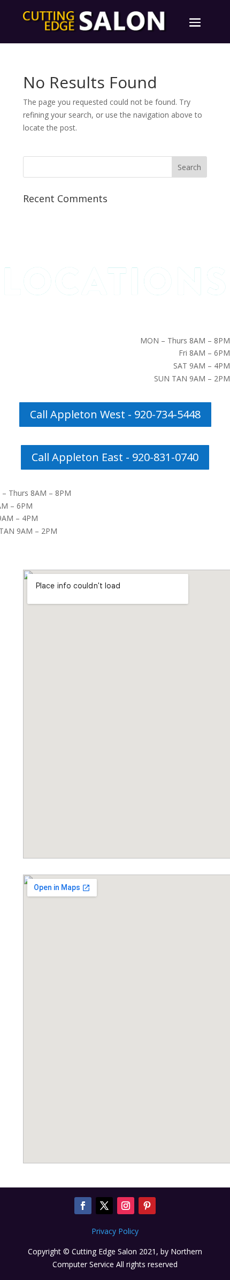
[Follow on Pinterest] (147, 1205)
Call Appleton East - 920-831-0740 (115, 457)
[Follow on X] (104, 1205)
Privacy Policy (115, 1231)
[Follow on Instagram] (125, 1205)
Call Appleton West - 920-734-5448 (115, 414)
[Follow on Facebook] (82, 1205)
